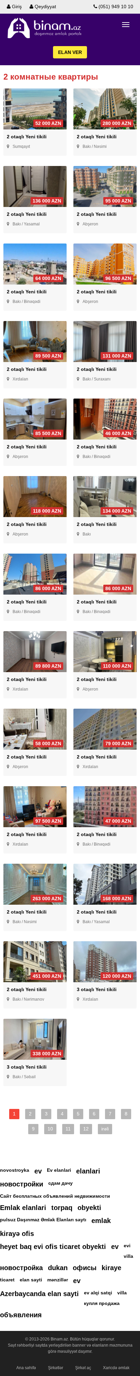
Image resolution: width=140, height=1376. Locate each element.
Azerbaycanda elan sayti (39, 1293)
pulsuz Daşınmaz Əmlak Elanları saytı (43, 1219)
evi (127, 1245)
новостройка (21, 1267)
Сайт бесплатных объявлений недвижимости (55, 1196)
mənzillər (57, 1279)
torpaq (61, 1207)
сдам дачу (60, 1183)
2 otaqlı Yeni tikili (27, 136)
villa (128, 1256)
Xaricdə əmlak (116, 1367)
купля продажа (102, 1303)
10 (50, 1128)
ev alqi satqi (98, 1292)
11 (68, 1128)
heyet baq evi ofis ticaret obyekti (53, 1246)
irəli (105, 1128)
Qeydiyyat (44, 6)
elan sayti (31, 1279)
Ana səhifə (26, 1367)
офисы (85, 1267)
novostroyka (14, 1170)
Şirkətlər (55, 1367)
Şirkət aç (83, 1367)
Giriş (16, 6)
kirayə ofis (17, 1233)
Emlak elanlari (23, 1207)
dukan (58, 1267)
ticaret (7, 1279)
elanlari (88, 1171)
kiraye (111, 1267)
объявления (21, 1315)
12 (86, 1128)
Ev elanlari (59, 1170)
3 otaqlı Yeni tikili (97, 989)
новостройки (21, 1184)
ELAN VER (70, 52)
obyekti (89, 1207)
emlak (101, 1220)
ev (38, 1171)
